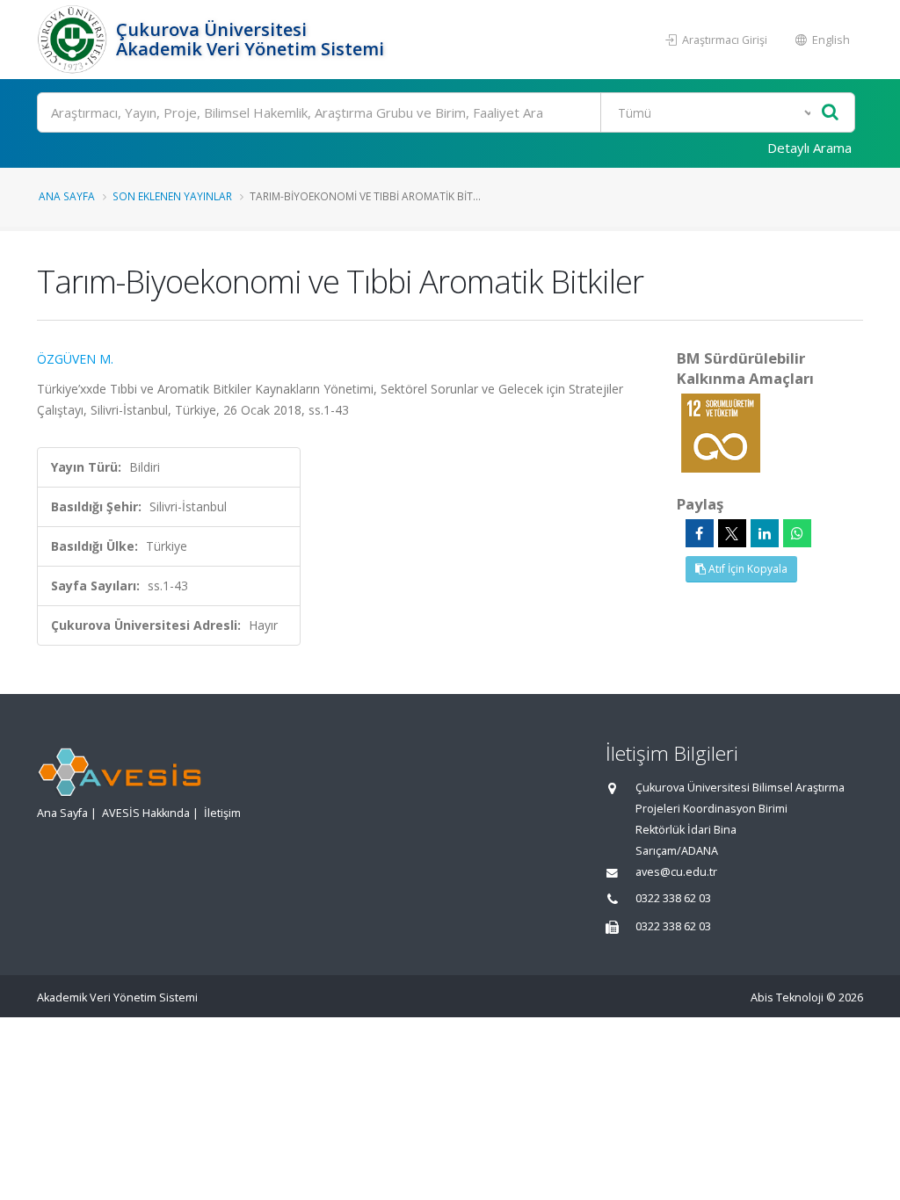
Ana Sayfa (67, 196)
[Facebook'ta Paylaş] (700, 533)
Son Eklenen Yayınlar (172, 196)
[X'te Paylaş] (732, 533)
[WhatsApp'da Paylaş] (797, 533)
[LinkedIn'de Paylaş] (765, 533)
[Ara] (830, 113)
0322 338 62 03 (673, 898)
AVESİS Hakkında (146, 813)
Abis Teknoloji (787, 997)
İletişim (222, 813)
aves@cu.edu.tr (676, 871)
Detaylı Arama (809, 147)
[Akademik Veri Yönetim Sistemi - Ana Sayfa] (74, 39)
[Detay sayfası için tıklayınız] (721, 431)
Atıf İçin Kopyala (747, 568)
